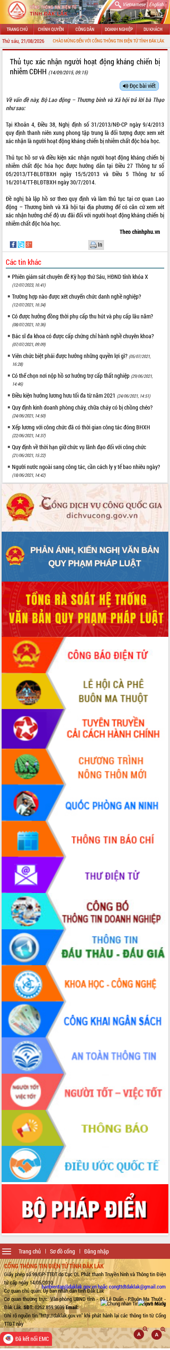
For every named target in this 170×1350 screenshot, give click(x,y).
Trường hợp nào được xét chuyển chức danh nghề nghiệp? (76, 300)
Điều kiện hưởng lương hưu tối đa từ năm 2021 (81, 395)
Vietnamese (134, 4)
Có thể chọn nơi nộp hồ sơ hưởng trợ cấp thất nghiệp (82, 379)
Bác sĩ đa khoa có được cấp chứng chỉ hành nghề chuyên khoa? (83, 339)
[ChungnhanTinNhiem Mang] (133, 1303)
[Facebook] (14, 244)
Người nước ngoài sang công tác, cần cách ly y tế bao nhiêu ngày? (86, 470)
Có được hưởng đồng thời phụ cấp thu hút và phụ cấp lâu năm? (82, 319)
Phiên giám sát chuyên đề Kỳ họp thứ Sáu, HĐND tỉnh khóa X (80, 280)
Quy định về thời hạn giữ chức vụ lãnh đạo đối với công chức (79, 450)
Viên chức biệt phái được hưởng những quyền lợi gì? (81, 359)
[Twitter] (22, 244)
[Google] (29, 244)
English (156, 4)
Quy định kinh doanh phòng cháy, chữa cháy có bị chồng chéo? (82, 411)
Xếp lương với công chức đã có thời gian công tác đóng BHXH (81, 430)
